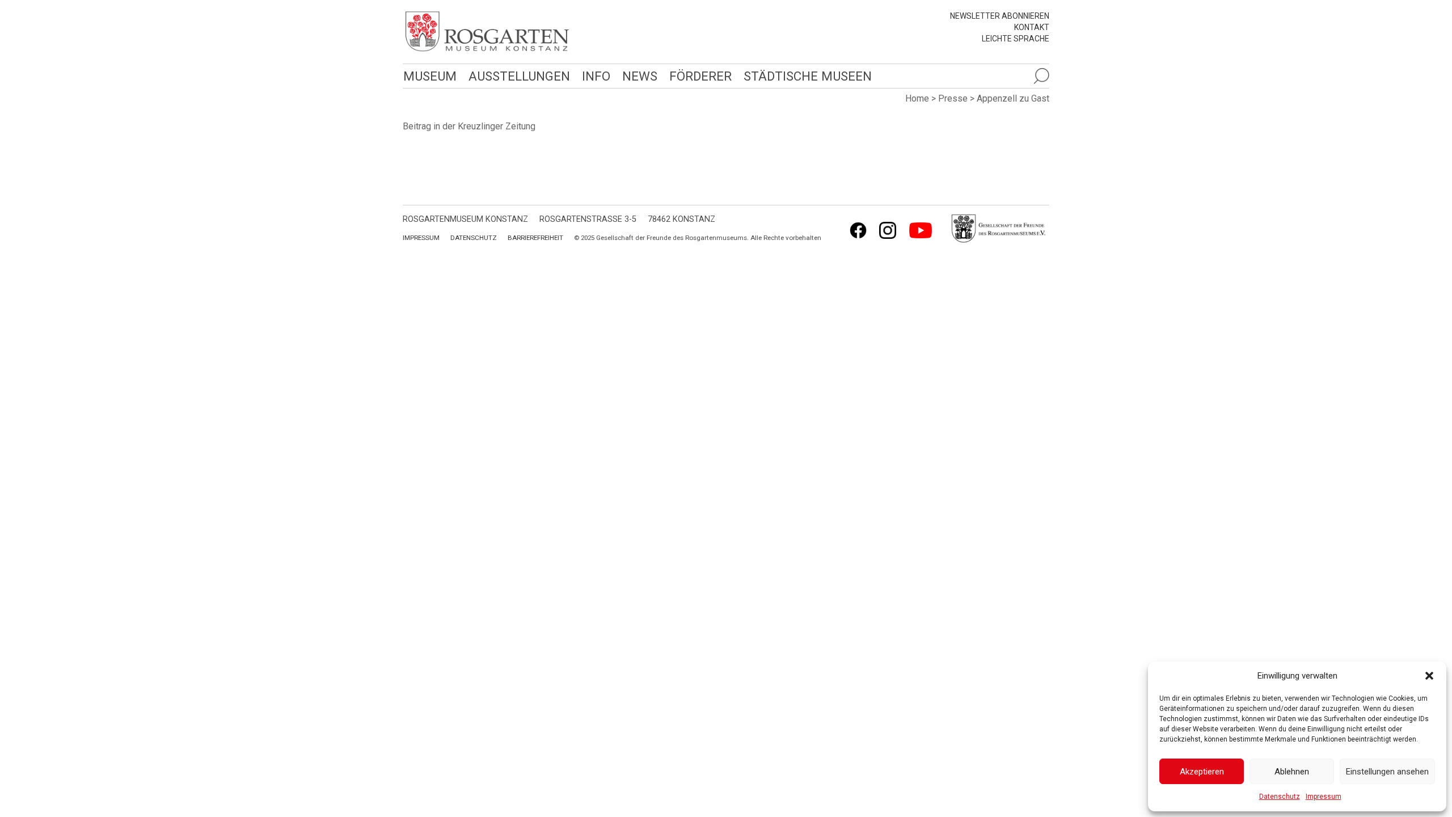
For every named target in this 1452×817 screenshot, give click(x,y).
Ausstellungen (519, 76)
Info (596, 76)
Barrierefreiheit (535, 238)
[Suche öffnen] (1041, 76)
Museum (430, 76)
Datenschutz (1279, 797)
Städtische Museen (808, 76)
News (639, 76)
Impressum (1323, 797)
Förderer (700, 76)
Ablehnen (1291, 772)
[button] (1429, 675)
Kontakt (1031, 27)
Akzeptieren (1202, 772)
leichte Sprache (1015, 38)
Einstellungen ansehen (1387, 772)
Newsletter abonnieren (999, 15)
